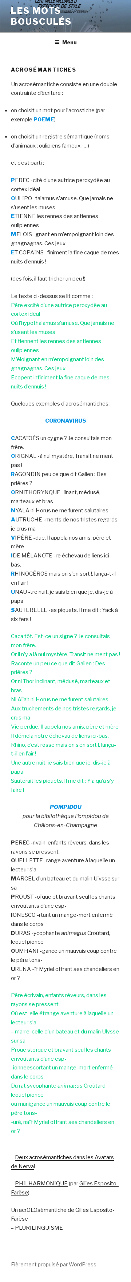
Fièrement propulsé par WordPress (53, 1264)
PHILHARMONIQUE (41, 1183)
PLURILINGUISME (39, 1228)
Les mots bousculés (41, 16)
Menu (69, 42)
